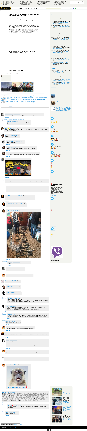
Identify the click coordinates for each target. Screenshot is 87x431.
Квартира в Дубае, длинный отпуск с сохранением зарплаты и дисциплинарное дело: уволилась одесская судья (26, 3)
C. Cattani (7, 135)
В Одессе (54, 62)
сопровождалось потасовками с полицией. (22, 23)
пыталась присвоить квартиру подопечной (61, 35)
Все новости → (53, 86)
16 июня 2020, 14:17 (11, 357)
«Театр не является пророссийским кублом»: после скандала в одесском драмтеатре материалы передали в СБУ (63, 102)
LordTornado (7, 333)
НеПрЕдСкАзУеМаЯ (9, 113)
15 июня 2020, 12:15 (16, 298)
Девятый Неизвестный (9, 195)
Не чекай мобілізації (56, 54)
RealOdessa (9, 186)
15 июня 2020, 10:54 (13, 135)
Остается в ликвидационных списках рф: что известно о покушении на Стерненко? (5, 90)
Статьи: (52, 92)
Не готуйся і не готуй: (57, 82)
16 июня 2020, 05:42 (12, 350)
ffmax (7, 321)
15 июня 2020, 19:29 (13, 339)
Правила (15, 424)
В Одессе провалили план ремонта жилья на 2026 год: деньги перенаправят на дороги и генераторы (43, 3)
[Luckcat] (2, 282)
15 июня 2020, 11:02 (18, 141)
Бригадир (9, 121)
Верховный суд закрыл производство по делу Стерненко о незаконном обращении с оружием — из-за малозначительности (22, 94)
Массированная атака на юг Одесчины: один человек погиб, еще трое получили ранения (9, 3)
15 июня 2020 (11, 12)
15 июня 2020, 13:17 (15, 121)
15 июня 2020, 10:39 (17, 113)
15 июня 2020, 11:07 (14, 147)
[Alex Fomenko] (2, 161)
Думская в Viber (53, 258)
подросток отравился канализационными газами (58, 72)
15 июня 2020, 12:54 (12, 321)
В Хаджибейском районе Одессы (59, 41)
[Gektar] (3, 294)
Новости (26, 8)
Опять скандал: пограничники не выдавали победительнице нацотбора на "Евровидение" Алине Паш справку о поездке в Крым (28, 89)
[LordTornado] (2, 334)
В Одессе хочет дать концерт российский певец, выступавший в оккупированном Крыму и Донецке (23, 103)
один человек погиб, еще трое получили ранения (61, 26)
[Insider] (3, 276)
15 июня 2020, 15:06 (11, 392)
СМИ (35, 8)
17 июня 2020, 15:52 (14, 153)
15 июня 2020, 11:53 (19, 203)
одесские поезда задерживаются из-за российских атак (61, 59)
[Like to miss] (2, 180)
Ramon (6, 128)
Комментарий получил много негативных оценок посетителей (13, 119)
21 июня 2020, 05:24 (13, 364)
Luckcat (6, 280)
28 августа (53, 30)
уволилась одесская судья (57, 48)
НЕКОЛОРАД (4, 392)
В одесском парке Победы (57, 16)
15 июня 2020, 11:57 (14, 210)
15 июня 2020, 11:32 (15, 186)
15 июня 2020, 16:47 (17, 405)
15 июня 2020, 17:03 (12, 412)
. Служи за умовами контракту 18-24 (60, 55)
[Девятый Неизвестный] (2, 197)
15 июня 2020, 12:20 (12, 306)
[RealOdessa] (3, 186)
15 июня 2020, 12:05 (14, 286)
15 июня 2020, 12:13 (16, 261)
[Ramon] (2, 129)
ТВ (31, 8)
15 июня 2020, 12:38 (16, 314)
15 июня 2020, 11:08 (14, 159)
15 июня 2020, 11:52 (18, 195)
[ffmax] (3, 320)
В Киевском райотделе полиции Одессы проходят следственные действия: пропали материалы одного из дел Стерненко (23, 100)
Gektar (8, 292)
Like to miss (7, 179)
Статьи (20, 8)
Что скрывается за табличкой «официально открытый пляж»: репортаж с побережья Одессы (63, 95)
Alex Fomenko (8, 159)
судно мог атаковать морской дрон (60, 52)
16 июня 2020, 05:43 (13, 327)
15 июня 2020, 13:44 (18, 267)
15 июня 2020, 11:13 (15, 179)
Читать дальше (53, 195)
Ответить (7, 117)
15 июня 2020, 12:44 (14, 333)
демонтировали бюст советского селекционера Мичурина (61, 80)
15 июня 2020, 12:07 (13, 292)
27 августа (53, 68)
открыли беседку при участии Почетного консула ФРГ (61, 17)
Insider (8, 274)
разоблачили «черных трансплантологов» (60, 23)
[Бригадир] (4, 120)
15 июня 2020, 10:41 (12, 128)
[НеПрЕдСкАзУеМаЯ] (2, 115)
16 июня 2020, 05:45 (13, 274)
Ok (47, 429)
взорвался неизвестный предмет (61, 42)
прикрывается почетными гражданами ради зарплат (61, 39)
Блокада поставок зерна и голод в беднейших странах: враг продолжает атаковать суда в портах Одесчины (60, 3)
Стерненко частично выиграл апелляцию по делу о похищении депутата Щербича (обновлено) (22, 102)
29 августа (53, 14)
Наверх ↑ (10, 105)
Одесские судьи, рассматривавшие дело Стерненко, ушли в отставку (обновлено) (20, 101)
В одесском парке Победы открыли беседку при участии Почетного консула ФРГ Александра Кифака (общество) (66, 391)
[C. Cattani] (2, 137)
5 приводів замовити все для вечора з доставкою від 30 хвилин (61, 83)
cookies (45, 429)
